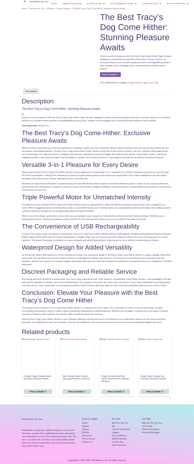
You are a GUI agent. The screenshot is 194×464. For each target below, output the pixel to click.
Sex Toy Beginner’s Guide (121, 3)
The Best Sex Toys (37, 9)
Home (54, 3)
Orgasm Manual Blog (71, 3)
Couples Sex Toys (150, 3)
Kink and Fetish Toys (176, 3)
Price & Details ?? (110, 75)
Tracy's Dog (153, 83)
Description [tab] (30, 91)
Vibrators (51, 9)
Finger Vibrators (63, 9)
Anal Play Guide (94, 3)
